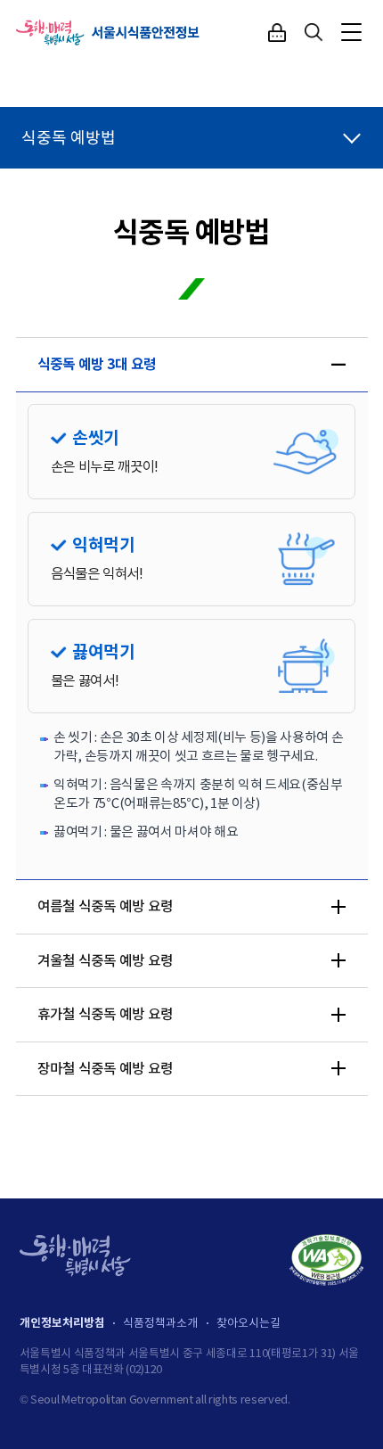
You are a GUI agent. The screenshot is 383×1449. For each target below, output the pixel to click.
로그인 (276, 32)
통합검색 (314, 32)
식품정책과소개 (160, 1322)
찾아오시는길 (248, 1322)
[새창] (326, 1260)
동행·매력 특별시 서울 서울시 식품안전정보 (108, 32)
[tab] (192, 364)
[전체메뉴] (351, 32)
